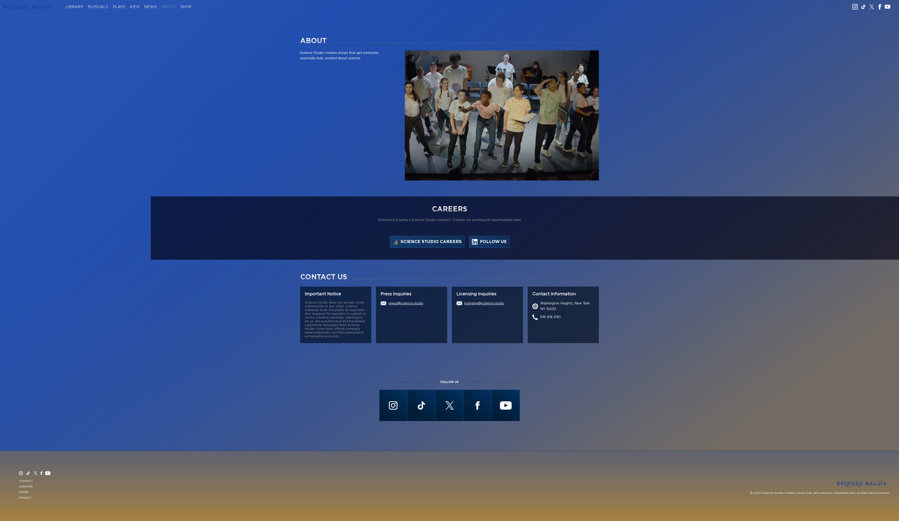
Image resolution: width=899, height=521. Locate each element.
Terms (24, 492)
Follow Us (493, 242)
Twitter (872, 7)
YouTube (887, 7)
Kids (135, 7)
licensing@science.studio (484, 303)
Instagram (855, 7)
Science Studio (28, 7)
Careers (26, 486)
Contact (26, 481)
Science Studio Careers (431, 242)
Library (74, 7)
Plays (119, 7)
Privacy (25, 497)
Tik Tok (863, 7)
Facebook (879, 7)
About (168, 7)
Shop (186, 7)
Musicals (98, 7)
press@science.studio (406, 303)
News (150, 7)
